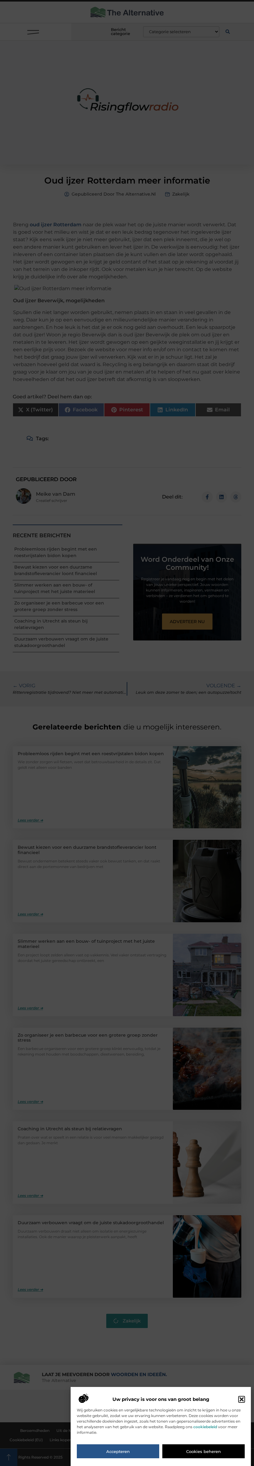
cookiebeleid (205, 1426)
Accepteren (118, 1451)
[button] (242, 1399)
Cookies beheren (203, 1451)
